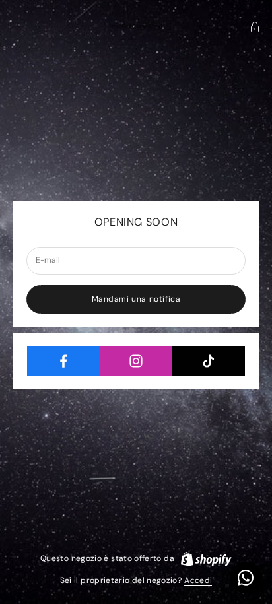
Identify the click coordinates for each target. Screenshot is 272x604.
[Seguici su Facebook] (64, 361)
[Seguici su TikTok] (208, 361)
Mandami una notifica (136, 299)
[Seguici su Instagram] (136, 361)
